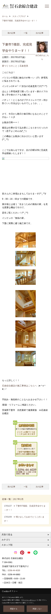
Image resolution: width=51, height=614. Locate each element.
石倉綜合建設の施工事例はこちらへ (19, 386)
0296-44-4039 (14, 570)
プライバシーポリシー (28, 600)
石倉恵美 (23, 66)
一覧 (25, 33)
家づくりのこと (9, 66)
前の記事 (11, 33)
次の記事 (39, 33)
